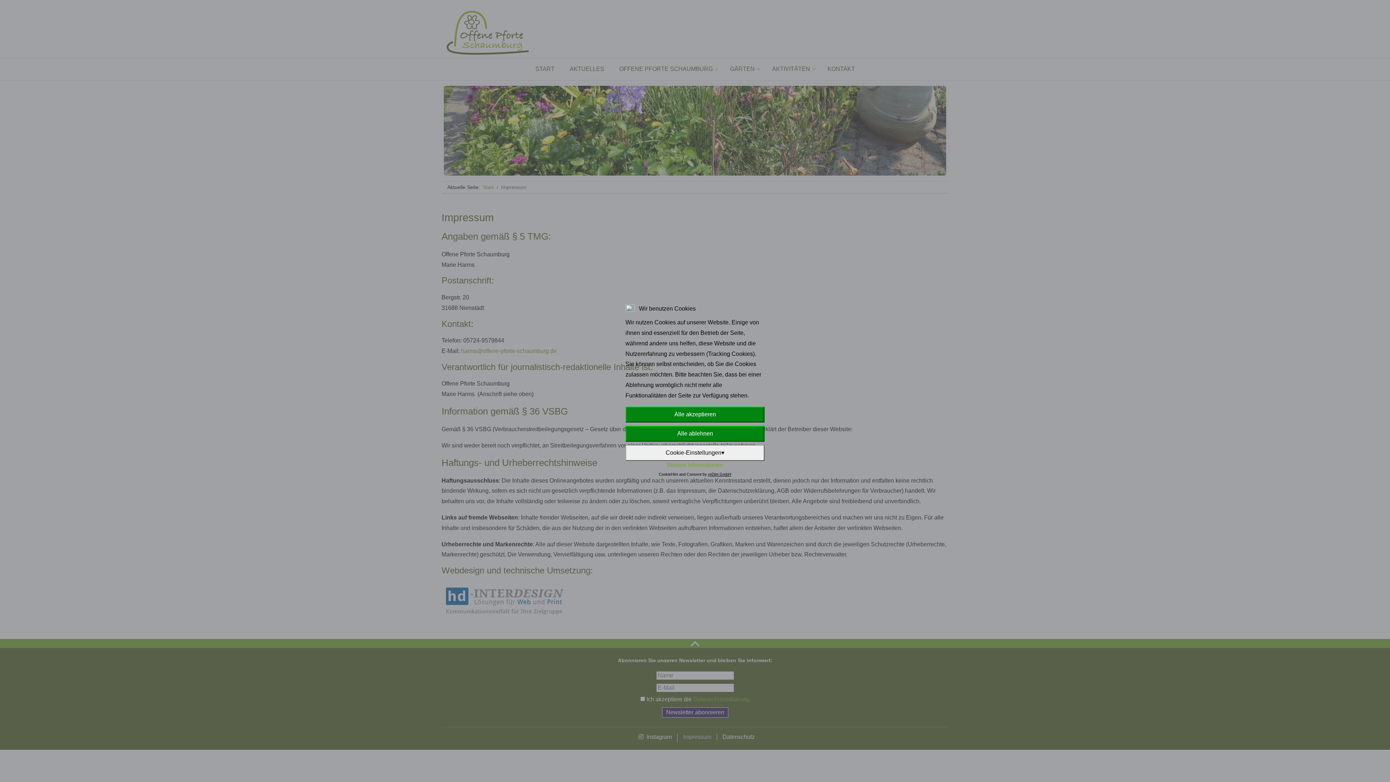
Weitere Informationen (695, 465)
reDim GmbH (719, 474)
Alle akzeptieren (695, 414)
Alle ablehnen (695, 433)
